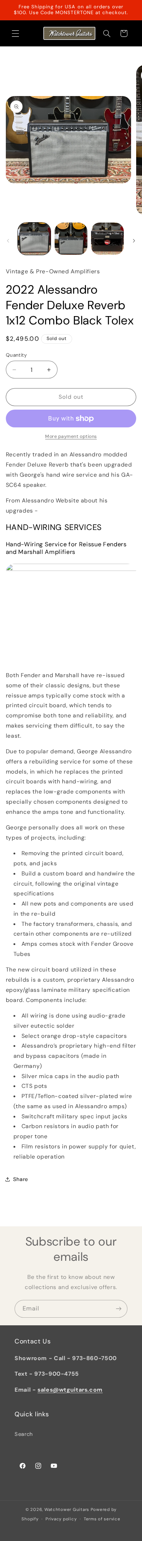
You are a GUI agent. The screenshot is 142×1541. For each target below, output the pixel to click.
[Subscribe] (118, 1309)
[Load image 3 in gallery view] (107, 239)
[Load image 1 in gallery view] (34, 239)
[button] (15, 33)
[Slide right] (134, 241)
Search (24, 1434)
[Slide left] (8, 241)
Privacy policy (61, 1519)
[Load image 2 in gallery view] (71, 239)
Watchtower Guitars (66, 1509)
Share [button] (20, 1179)
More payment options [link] (71, 436)
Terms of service (102, 1519)
